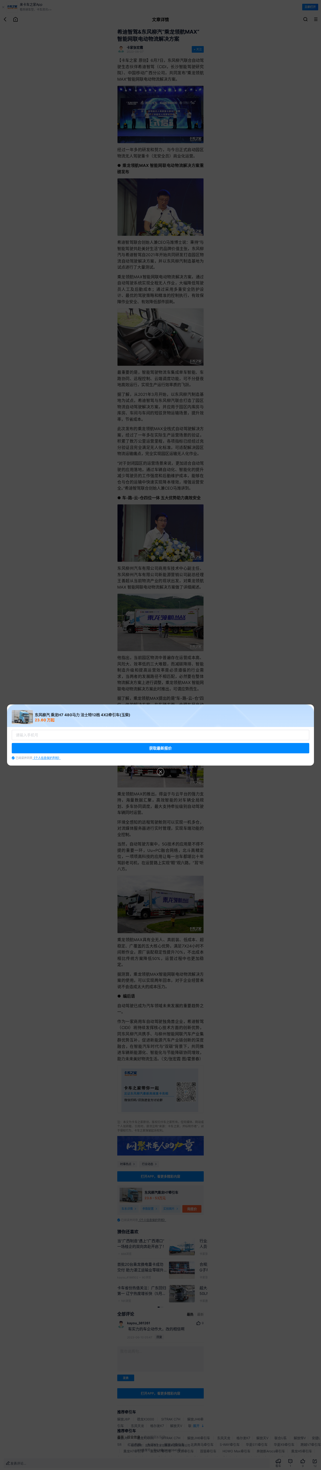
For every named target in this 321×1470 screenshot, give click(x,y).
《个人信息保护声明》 (46, 758)
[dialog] (160, 735)
